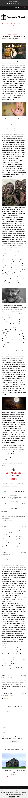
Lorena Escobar (14, 473)
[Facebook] (7, 3)
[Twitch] (18, 3)
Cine (11, 483)
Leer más (18, 796)
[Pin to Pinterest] (21, 491)
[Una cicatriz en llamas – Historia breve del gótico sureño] (14, 761)
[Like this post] (16, 491)
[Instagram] (11, 3)
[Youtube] (13, 3)
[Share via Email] (23, 491)
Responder (24, 512)
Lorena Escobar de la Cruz (15, 38)
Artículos (4, 483)
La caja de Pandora (18, 483)
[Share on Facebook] (18, 491)
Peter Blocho (6, 693)
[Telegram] (20, 3)
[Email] (15, 3)
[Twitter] (9, 3)
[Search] (26, 8)
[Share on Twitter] (19, 492)
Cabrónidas (5, 675)
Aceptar (11, 796)
